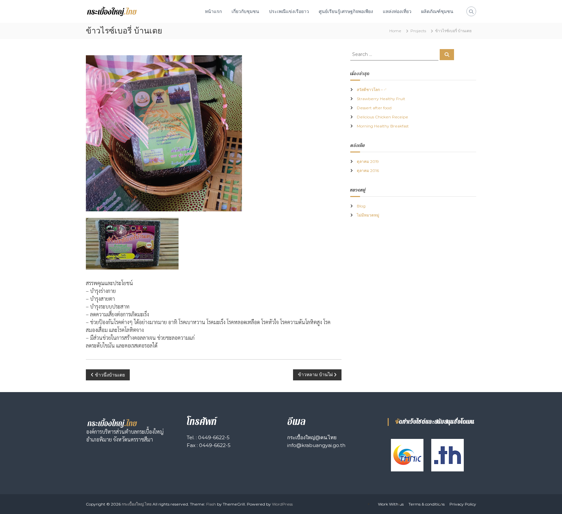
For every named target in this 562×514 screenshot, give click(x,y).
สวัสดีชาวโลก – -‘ (371, 89)
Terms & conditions (426, 504)
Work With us (391, 504)
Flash (211, 504)
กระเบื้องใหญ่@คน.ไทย (312, 437)
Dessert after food (374, 107)
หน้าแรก (213, 11)
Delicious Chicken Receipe (382, 116)
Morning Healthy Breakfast (383, 126)
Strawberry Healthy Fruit (381, 98)
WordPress (282, 504)
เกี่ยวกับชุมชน (245, 11)
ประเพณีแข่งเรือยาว (289, 11)
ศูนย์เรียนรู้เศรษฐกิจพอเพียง (346, 11)
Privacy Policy (462, 504)
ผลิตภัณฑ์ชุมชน (437, 11)
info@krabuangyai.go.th (316, 445)
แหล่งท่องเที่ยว (397, 11)
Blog (361, 206)
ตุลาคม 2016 (368, 170)
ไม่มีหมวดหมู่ (368, 215)
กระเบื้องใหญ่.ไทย (137, 504)
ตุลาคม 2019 (368, 161)
